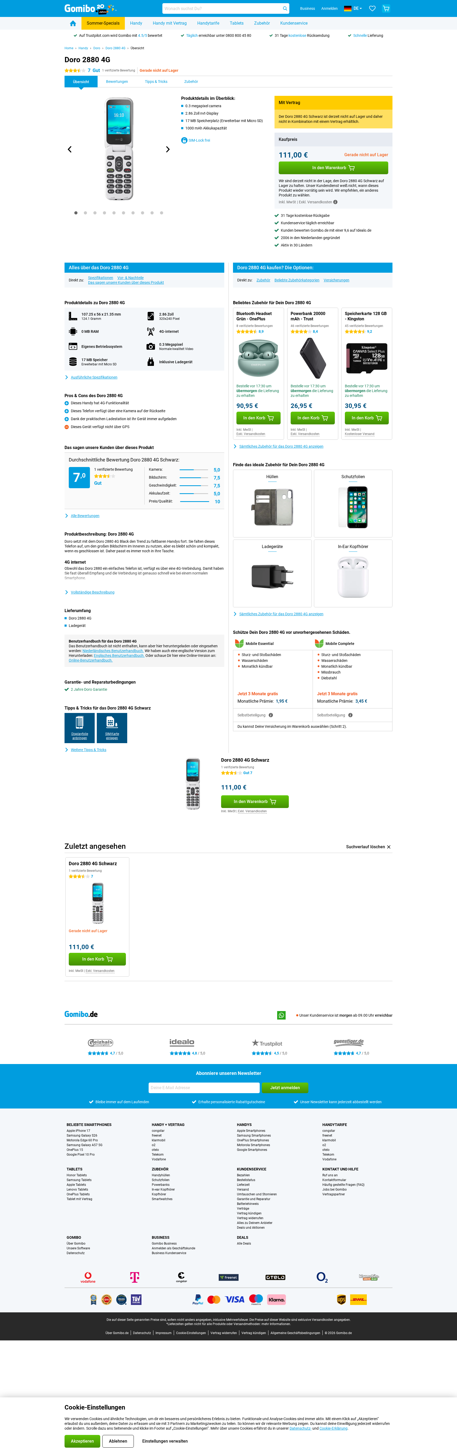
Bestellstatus (246, 1180)
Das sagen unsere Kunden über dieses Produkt (126, 282)
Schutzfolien (161, 1180)
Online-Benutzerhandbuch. (91, 660)
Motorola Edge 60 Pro (82, 1140)
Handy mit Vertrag (170, 23)
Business (161, 1237)
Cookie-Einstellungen (191, 1333)
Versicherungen (336, 280)
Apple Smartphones (251, 1131)
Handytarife (208, 23)
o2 (154, 1145)
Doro (96, 48)
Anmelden (329, 8)
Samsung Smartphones (254, 1135)
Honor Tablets (77, 1175)
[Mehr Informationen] (335, 202)
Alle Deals (244, 1243)
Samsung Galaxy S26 (82, 1135)
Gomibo (74, 1237)
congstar (158, 1131)
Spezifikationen (100, 278)
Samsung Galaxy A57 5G (84, 1145)
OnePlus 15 (75, 1150)
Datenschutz (76, 1253)
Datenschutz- (301, 1428)
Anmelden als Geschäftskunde (173, 1248)
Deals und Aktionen (251, 1227)
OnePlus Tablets (78, 1194)
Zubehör (262, 23)
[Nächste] (167, 149)
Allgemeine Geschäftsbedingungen (295, 1333)
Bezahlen (243, 1175)
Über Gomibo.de (117, 1333)
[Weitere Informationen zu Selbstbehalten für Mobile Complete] (350, 715)
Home (69, 48)
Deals (242, 1237)
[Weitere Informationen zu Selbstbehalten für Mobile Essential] (271, 715)
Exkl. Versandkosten (250, 434)
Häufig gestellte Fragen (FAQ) (343, 1185)
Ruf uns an (330, 1175)
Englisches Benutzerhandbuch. (119, 655)
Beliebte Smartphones (89, 1125)
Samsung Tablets (79, 1180)
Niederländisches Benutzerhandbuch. (113, 651)
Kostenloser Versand (359, 434)
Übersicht (137, 48)
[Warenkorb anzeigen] (386, 8)
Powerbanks (161, 1185)
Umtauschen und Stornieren (257, 1194)
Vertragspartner (333, 1194)
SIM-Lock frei (199, 140)
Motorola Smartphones (253, 1145)
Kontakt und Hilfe (340, 1169)
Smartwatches (162, 1199)
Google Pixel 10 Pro (81, 1154)
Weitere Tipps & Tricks (88, 750)
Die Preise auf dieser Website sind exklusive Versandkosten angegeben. (300, 1320)
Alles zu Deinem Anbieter (254, 1223)
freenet (157, 1135)
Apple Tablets (76, 1185)
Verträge (243, 1208)
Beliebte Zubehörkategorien (297, 280)
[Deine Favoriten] (372, 8)
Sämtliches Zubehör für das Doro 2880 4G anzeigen (281, 446)
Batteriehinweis (248, 1204)
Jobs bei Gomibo (334, 1189)
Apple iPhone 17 (78, 1131)
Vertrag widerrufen (250, 1218)
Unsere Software (78, 1248)
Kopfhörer (159, 1194)
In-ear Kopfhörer (163, 1189)
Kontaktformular (334, 1180)
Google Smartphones (252, 1150)
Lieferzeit (243, 1185)
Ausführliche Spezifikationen (94, 377)
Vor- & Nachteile (130, 278)
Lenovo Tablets (77, 1189)
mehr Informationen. (276, 1324)
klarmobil (158, 1140)
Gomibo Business (164, 1243)
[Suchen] (285, 8)
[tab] (75, 212)
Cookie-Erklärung (333, 1428)
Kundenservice (294, 23)
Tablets (237, 23)
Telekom (158, 1154)
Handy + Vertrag (168, 1125)
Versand (243, 1189)
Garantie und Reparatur (253, 1199)
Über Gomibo (76, 1243)
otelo (155, 1150)
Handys (244, 1125)
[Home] (73, 23)
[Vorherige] (70, 149)
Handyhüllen (161, 1175)
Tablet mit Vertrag (79, 1199)
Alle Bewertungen (85, 516)
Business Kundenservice (169, 1253)
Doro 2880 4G (115, 48)
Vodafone (159, 1159)
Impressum (164, 1333)
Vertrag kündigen (249, 1213)
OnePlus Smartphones (253, 1140)
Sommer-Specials (103, 23)
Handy (136, 23)
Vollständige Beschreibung (93, 592)
